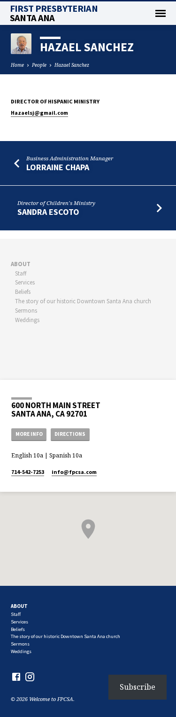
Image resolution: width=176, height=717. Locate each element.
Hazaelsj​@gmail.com (39, 112)
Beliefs (23, 291)
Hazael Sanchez (71, 65)
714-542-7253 (27, 471)
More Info (29, 434)
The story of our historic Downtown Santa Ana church (83, 301)
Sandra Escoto (48, 211)
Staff (20, 273)
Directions (69, 434)
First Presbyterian (54, 13)
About (21, 264)
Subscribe (137, 687)
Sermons (26, 310)
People (39, 65)
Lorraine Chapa (57, 167)
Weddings (27, 319)
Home (17, 65)
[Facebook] (16, 676)
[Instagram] (29, 676)
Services (25, 282)
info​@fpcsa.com (74, 471)
